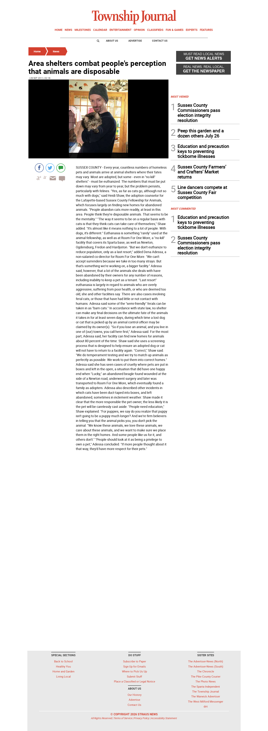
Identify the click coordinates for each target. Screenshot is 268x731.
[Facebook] (39, 167)
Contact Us (160, 40)
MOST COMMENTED (183, 208)
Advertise (135, 40)
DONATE (231, 4)
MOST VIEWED (180, 96)
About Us (112, 40)
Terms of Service (123, 718)
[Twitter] (50, 167)
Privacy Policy (141, 718)
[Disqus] (98, 502)
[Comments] (60, 167)
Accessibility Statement (164, 718)
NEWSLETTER (210, 4)
